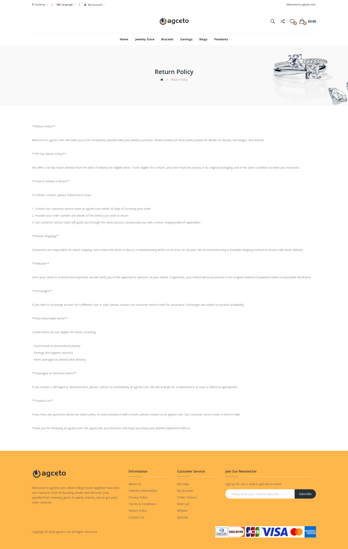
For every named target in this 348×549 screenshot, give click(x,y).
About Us (135, 484)
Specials (182, 517)
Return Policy (179, 79)
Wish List (183, 504)
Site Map (183, 484)
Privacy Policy (138, 497)
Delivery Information (143, 490)
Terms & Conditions (142, 504)
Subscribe (305, 494)
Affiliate (182, 510)
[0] (292, 21)
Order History (187, 497)
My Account (185, 490)
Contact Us (136, 517)
